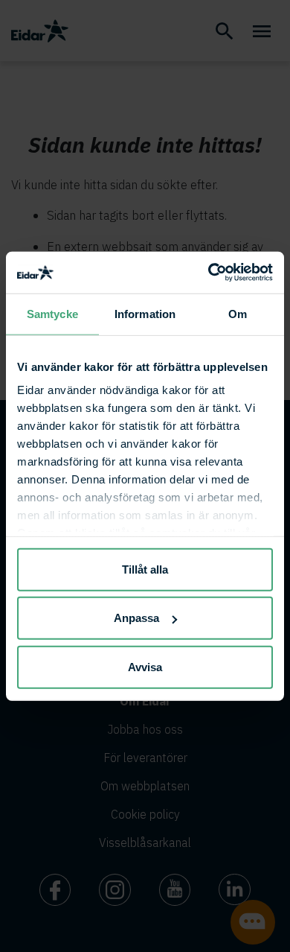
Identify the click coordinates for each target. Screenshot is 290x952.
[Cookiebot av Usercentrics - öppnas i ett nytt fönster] (208, 272)
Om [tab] (237, 313)
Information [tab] (145, 313)
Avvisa (145, 666)
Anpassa (136, 618)
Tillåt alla (145, 568)
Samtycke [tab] (52, 313)
